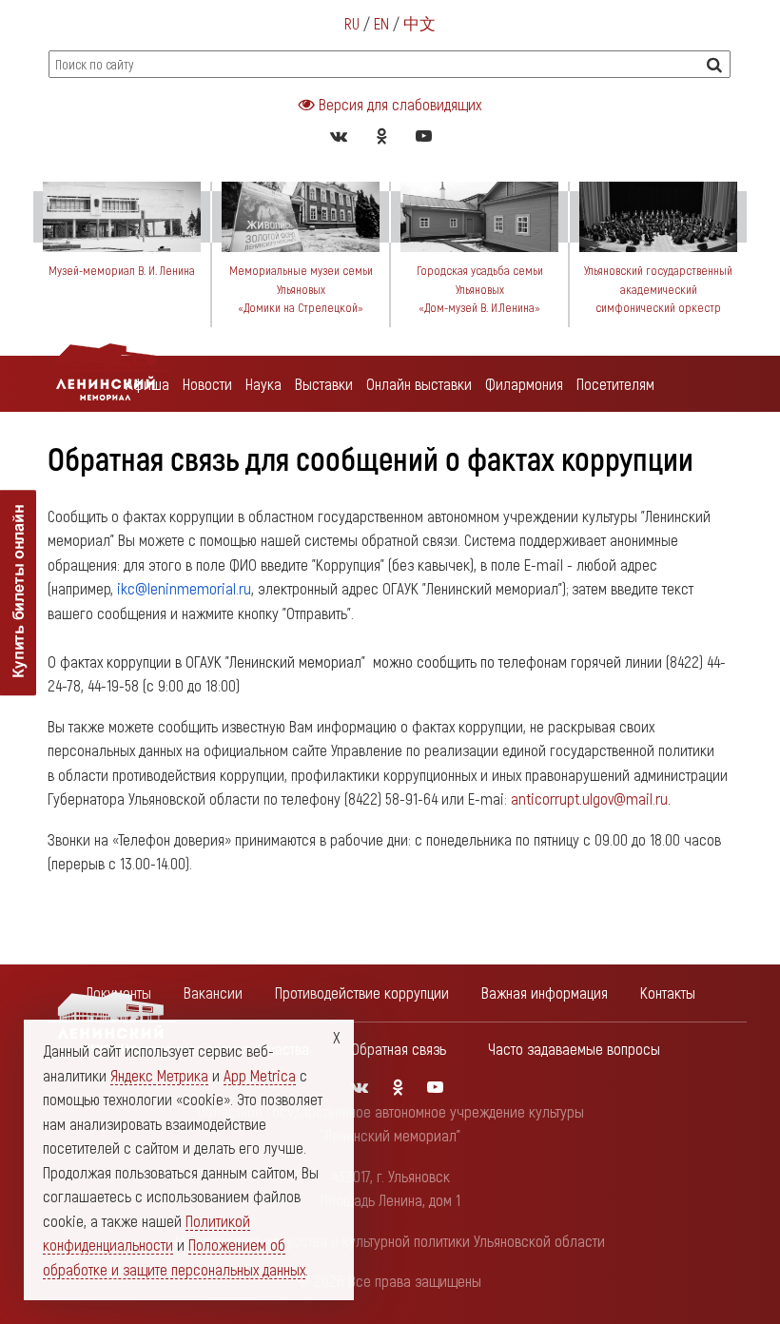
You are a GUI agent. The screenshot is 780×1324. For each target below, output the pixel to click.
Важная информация (544, 992)
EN (381, 22)
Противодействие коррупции (362, 992)
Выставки (324, 383)
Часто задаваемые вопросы (574, 1048)
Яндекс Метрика (159, 1074)
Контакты (667, 992)
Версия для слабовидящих (398, 103)
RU (352, 22)
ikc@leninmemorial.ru (184, 587)
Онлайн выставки (419, 383)
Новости (207, 383)
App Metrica (260, 1074)
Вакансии (213, 992)
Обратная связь (398, 1048)
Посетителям (615, 383)
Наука (263, 383)
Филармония (524, 383)
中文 (419, 22)
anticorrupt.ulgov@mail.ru (589, 798)
